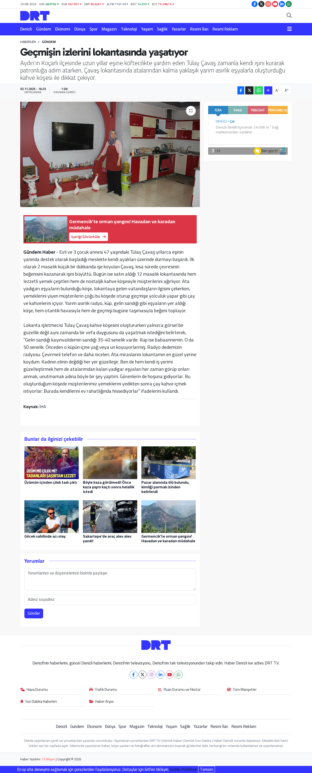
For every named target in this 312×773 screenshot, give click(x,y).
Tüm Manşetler (245, 690)
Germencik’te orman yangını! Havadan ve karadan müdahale (168, 538)
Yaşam (147, 29)
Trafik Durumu (106, 690)
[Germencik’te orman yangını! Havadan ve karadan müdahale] (168, 516)
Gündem (43, 29)
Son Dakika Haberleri (41, 702)
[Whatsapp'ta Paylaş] (258, 90)
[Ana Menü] (289, 29)
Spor (93, 29)
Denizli (26, 29)
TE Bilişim (48, 759)
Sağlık (162, 29)
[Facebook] (133, 675)
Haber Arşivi (104, 702)
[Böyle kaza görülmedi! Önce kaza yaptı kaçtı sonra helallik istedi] (110, 462)
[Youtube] (170, 675)
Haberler (28, 42)
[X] (142, 675)
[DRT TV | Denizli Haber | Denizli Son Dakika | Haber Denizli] (34, 15)
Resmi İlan (199, 29)
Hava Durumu (37, 690)
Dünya (79, 29)
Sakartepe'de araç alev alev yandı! (107, 538)
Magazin (109, 29)
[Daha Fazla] (268, 90)
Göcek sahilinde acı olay (45, 536)
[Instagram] (151, 675)
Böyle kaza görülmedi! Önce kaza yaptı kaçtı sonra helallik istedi (108, 487)
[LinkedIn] (160, 675)
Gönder (34, 613)
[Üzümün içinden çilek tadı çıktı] (51, 462)
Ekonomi (62, 29)
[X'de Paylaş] (249, 90)
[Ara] (289, 16)
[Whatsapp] (179, 675)
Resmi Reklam (225, 29)
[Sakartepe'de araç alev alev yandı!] (110, 516)
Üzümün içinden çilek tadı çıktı (50, 482)
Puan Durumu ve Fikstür (182, 690)
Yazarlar (179, 29)
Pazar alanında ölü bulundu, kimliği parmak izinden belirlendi (165, 487)
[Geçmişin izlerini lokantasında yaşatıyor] (110, 154)
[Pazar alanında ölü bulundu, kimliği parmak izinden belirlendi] (168, 462)
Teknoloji (129, 29)
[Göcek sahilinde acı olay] (51, 516)
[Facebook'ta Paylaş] (240, 90)
